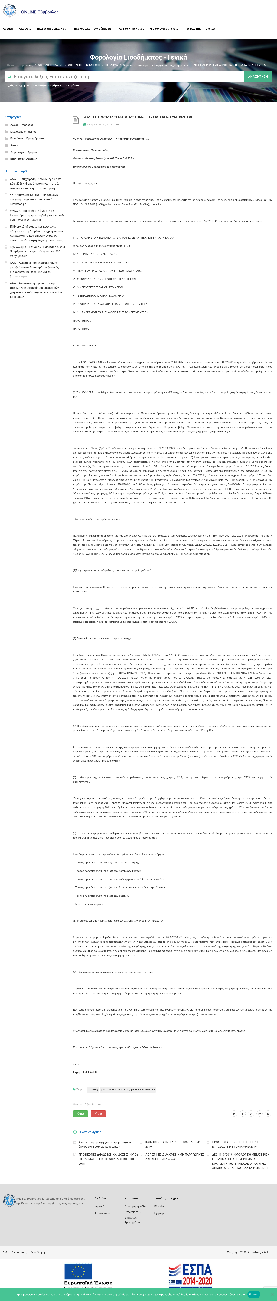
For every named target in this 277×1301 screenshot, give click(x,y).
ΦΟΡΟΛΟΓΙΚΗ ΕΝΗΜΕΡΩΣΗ (84, 65)
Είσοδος (159, 1206)
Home (11, 65)
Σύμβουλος (26, 65)
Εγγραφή (159, 1213)
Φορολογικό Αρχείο (164, 28)
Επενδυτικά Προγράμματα (93, 28)
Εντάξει (254, 1294)
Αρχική (8, 28)
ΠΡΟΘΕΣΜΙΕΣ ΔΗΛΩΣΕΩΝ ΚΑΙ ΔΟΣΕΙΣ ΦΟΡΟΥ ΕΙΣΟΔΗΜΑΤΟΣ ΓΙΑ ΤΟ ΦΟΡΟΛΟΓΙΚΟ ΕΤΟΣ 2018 (108, 1159)
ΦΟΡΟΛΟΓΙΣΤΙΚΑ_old (50, 65)
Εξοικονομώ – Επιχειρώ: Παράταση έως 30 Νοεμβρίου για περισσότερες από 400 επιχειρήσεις (38, 251)
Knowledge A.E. (258, 1252)
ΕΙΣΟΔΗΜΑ (111, 65)
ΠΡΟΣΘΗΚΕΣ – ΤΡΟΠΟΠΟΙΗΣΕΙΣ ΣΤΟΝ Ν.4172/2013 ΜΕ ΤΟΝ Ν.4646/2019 (237, 1144)
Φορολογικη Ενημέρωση (47, 85)
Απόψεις (25, 28)
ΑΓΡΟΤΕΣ (93, 1089)
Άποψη (15, 145)
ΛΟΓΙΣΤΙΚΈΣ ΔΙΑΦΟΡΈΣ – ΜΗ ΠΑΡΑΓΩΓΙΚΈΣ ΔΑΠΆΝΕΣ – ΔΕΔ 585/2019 (174, 1157)
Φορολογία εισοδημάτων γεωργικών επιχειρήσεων (154, 65)
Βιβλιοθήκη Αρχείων (201, 28)
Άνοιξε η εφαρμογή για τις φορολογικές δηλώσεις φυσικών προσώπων (105, 1144)
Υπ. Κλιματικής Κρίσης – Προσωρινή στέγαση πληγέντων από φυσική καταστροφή (34, 199)
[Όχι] (272, 1296)
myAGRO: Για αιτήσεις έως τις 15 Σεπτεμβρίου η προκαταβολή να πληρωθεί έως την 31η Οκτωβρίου (38, 215)
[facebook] (242, 1113)
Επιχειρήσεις (72, 85)
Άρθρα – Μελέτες (131, 28)
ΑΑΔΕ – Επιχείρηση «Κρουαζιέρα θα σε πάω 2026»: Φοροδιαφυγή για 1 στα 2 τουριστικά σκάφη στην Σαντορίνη (35, 183)
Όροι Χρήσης (38, 1252)
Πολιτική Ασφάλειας (15, 1252)
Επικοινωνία (103, 1213)
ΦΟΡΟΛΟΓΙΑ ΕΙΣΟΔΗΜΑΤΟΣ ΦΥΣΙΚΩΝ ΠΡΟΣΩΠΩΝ (128, 1089)
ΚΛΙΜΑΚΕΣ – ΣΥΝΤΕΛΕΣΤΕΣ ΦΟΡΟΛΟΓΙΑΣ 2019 (173, 1144)
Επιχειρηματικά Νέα (52, 28)
